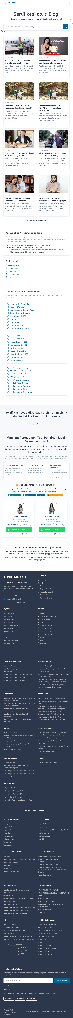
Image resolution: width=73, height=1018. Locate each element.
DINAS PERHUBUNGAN (46, 901)
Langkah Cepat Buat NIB (18, 345)
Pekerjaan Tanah (9, 788)
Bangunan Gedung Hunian (47, 666)
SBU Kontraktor (8, 613)
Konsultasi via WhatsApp (20, 530)
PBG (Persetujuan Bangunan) (20, 380)
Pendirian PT (14, 319)
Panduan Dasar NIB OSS (18, 342)
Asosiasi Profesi (45, 619)
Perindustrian (8, 836)
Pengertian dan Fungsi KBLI (19, 304)
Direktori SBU (13, 268)
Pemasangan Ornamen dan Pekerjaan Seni (18, 771)
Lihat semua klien (35, 424)
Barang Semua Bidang (11, 871)
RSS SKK (43, 643)
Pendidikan (7, 833)
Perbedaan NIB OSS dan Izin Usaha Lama (18, 936)
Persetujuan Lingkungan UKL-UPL (15, 951)
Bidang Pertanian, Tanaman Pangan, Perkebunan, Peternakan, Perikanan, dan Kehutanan (52, 869)
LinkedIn (21, 998)
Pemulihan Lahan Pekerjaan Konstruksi (17, 777)
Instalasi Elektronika (10, 733)
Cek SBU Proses (46, 625)
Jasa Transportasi (44, 836)
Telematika (7, 842)
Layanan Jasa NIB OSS (18, 316)
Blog (41, 586)
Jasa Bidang (42, 839)
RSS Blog (43, 637)
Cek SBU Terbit (45, 631)
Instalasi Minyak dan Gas (12, 749)
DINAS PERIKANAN (44, 910)
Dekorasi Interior (9, 762)
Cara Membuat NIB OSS (11, 927)
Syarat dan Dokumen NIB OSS (14, 930)
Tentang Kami (45, 580)
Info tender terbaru (14, 265)
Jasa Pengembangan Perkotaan (14, 677)
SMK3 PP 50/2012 (10, 643)
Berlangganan (62, 981)
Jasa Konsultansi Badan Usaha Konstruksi (18, 898)
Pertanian (6, 865)
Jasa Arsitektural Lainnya (12, 666)
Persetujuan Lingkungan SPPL (14, 954)
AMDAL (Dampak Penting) (19, 368)
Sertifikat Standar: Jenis (18, 389)
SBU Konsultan (8, 616)
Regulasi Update (46, 589)
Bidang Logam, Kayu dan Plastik (49, 856)
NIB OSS (6, 637)
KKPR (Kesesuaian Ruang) (19, 377)
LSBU (42, 613)
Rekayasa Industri (9, 839)
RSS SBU (43, 640)
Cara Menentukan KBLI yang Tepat (22, 310)
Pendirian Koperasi (16, 325)
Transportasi (7, 845)
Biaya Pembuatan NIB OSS (12, 945)
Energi (5, 824)
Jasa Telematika (43, 833)
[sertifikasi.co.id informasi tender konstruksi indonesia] (11, 3)
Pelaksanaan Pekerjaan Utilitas (14, 791)
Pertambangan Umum (11, 862)
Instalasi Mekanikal (10, 741)
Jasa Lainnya (42, 827)
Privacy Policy (45, 595)
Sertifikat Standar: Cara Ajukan (21, 392)
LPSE (42, 622)
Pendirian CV (14, 322)
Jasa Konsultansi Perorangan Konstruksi (17, 910)
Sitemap (7, 1015)
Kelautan (6, 856)
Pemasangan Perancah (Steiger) (14, 794)
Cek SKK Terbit (45, 628)
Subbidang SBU (13, 271)
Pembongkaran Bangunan (12, 797)
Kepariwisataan (8, 827)
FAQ (9, 277)
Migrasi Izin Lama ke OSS (19, 354)
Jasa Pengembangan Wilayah (14, 680)
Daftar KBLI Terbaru (17, 307)
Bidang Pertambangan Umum (48, 864)
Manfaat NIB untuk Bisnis (18, 351)
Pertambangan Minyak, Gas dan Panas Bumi (19, 859)
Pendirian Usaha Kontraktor (19, 328)
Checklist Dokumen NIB (18, 348)
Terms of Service (46, 598)
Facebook (10, 998)
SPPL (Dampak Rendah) (18, 374)
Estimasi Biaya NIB (16, 360)
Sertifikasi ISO (8, 631)
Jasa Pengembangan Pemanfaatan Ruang (18, 674)
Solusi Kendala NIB (16, 357)
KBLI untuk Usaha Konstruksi (20, 313)
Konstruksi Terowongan (46, 751)
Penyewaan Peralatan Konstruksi (49, 762)
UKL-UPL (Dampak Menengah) (21, 371)
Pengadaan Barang (10, 901)
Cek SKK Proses (46, 634)
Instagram (32, 998)
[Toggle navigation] (68, 3)
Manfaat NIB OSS (9, 933)
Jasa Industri (42, 824)
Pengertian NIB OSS (10, 924)
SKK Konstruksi (13, 274)
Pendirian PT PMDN (17, 339)
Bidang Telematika (44, 875)
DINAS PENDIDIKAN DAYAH (48, 890)
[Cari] (65, 26)
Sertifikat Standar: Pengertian (20, 386)
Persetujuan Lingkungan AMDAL (14, 948)
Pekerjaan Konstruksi (10, 904)
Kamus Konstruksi (46, 592)
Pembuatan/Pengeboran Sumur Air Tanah (18, 800)
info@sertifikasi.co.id (14, 599)
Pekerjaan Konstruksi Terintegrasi (15, 913)
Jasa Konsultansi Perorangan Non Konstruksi (19, 907)
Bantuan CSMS (8, 628)
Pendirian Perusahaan (11, 640)
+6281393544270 (12, 595)
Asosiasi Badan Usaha (48, 616)
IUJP (5, 634)
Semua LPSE (42, 913)
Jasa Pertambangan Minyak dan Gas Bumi (53, 830)
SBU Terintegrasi (9, 619)
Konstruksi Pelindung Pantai (47, 738)
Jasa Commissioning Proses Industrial (51, 698)
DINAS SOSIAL (43, 898)
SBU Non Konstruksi (10, 625)
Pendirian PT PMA (16, 336)
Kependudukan (8, 830)
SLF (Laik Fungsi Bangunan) (19, 383)
